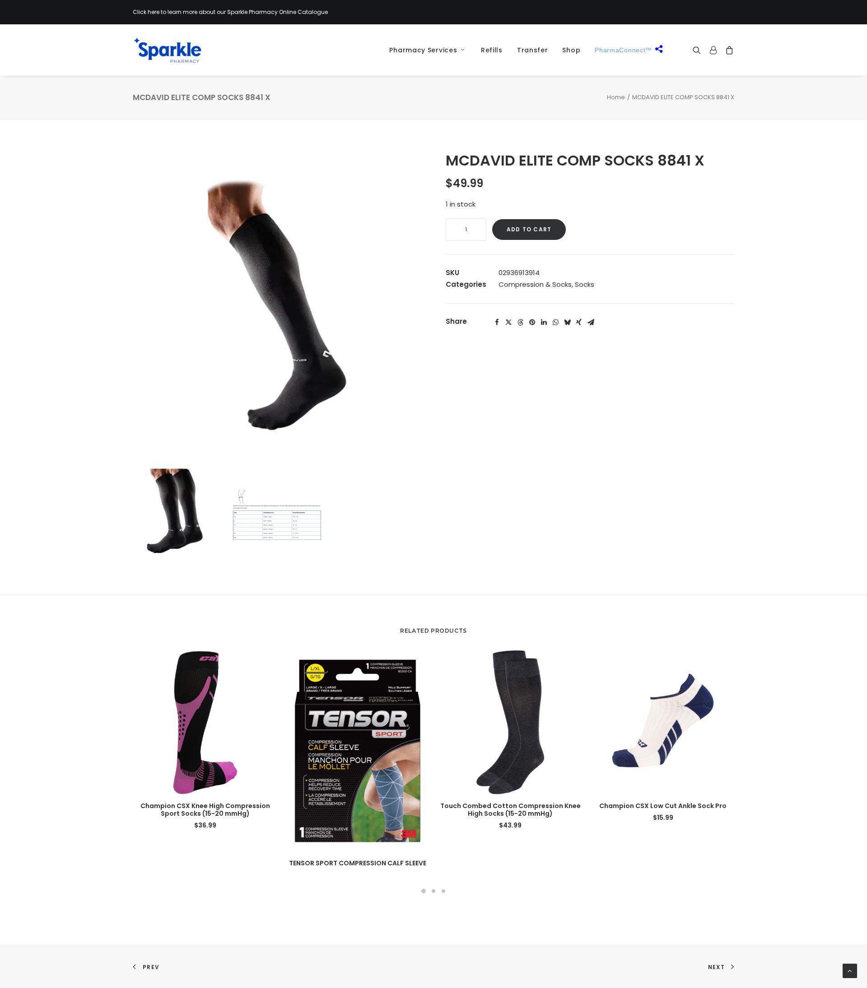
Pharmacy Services (423, 50)
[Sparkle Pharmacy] (167, 50)
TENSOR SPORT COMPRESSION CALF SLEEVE (357, 863)
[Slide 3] (443, 891)
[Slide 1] (424, 891)
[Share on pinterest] (532, 322)
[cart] (727, 50)
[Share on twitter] (508, 322)
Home (616, 97)
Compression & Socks (535, 284)
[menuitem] (423, 50)
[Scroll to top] (850, 970)
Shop (571, 50)
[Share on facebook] (496, 322)
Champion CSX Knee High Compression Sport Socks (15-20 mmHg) (205, 809)
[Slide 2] (433, 891)
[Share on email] (590, 322)
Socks (584, 284)
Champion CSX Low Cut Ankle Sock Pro (663, 805)
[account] (713, 50)
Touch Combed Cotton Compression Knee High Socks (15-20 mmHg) (510, 809)
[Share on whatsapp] (555, 322)
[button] (699, 50)
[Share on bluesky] (567, 322)
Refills (492, 50)
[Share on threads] (520, 322)
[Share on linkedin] (543, 322)
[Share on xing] (578, 322)
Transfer (532, 50)
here (153, 12)
